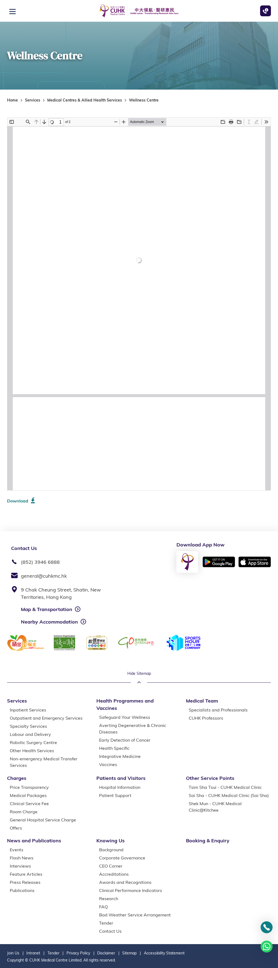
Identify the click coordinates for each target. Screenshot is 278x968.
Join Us (13, 953)
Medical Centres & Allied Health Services (84, 100)
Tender (53, 953)
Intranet (33, 953)
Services (32, 100)
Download (17, 501)
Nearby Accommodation (49, 622)
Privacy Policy (78, 953)
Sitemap (129, 953)
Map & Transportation (46, 609)
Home (12, 100)
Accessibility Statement (164, 953)
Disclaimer (106, 953)
